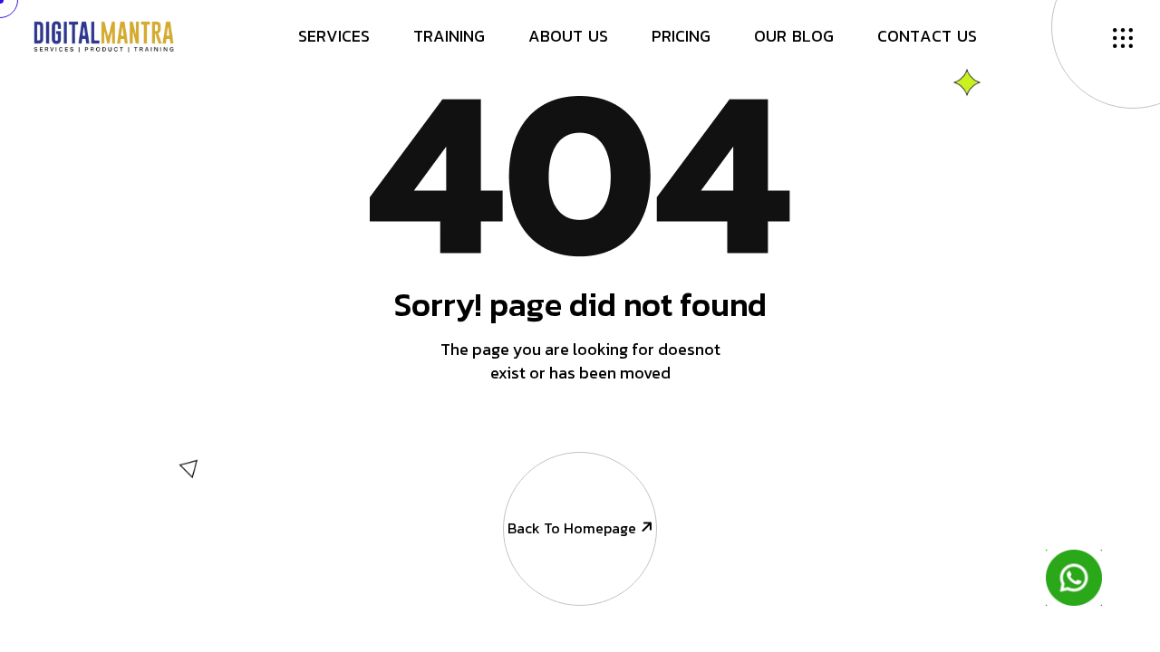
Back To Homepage (572, 528)
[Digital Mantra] (103, 34)
